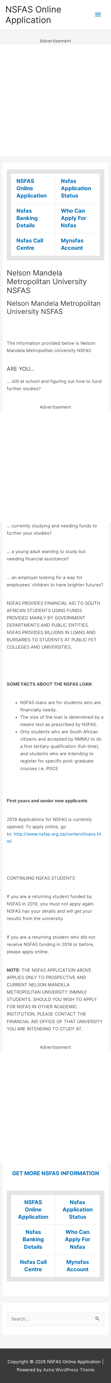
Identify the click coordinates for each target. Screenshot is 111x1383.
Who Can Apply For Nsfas (73, 218)
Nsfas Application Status (76, 188)
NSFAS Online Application (33, 14)
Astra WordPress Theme (69, 1369)
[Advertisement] (55, 100)
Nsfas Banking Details (27, 218)
